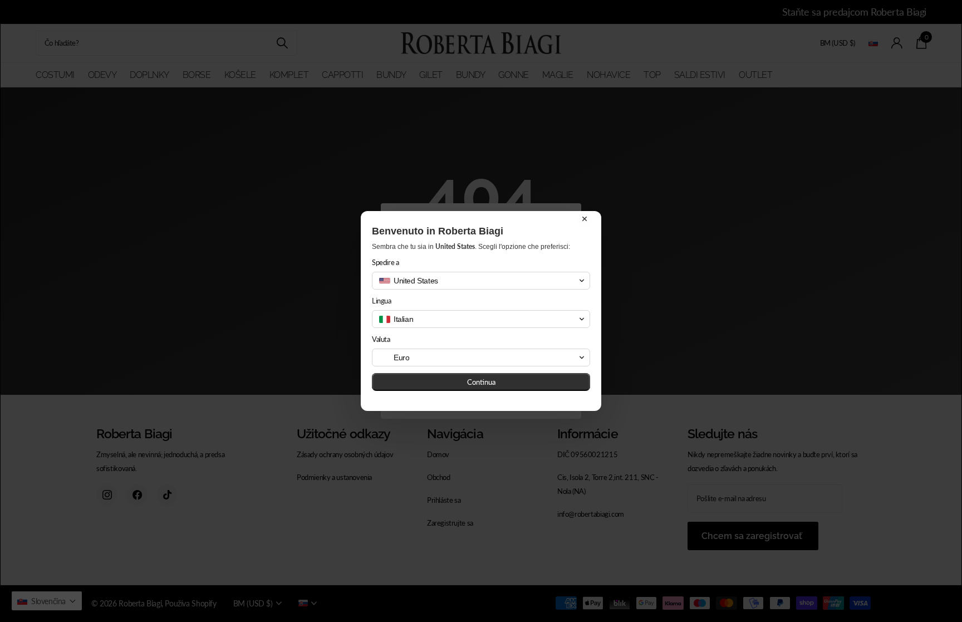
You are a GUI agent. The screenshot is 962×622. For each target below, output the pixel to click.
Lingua (381, 300)
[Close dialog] (584, 218)
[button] (481, 281)
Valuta (381, 339)
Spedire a (385, 262)
